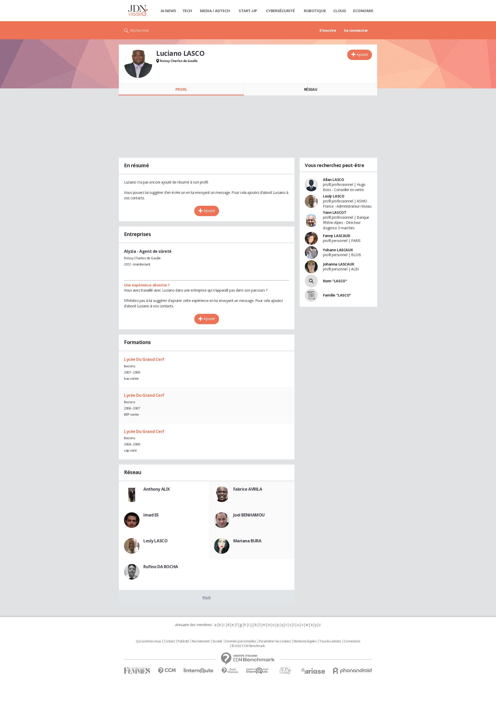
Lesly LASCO (155, 541)
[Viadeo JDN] (284, 670)
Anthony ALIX (156, 489)
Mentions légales (304, 641)
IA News (168, 10)
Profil (181, 89)
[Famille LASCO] (311, 295)
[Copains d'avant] (257, 670)
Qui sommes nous (148, 641)
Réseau (310, 89)
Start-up (248, 10)
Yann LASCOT (334, 212)
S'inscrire (327, 30)
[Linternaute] (199, 670)
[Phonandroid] (352, 670)
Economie (363, 10)
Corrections (352, 641)
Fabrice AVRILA (247, 489)
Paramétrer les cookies (275, 641)
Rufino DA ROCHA (160, 566)
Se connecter (356, 30)
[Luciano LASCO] (138, 64)
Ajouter (362, 54)
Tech (187, 10)
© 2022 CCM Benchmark (248, 646)
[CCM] (167, 670)
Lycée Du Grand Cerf (144, 359)
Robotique (315, 10)
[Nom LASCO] (311, 281)
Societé (217, 641)
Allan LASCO (333, 179)
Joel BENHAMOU (249, 515)
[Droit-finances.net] (229, 670)
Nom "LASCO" (335, 280)
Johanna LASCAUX (338, 264)
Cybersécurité (280, 10)
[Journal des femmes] (137, 670)
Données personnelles (240, 641)
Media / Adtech (215, 10)
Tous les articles (330, 641)
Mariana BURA (247, 541)
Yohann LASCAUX (338, 249)
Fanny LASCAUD (336, 235)
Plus (207, 597)
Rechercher (139, 30)
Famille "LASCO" (337, 295)
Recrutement (200, 641)
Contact (169, 641)
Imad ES (151, 515)
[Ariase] (313, 671)
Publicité (183, 641)
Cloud (339, 10)
